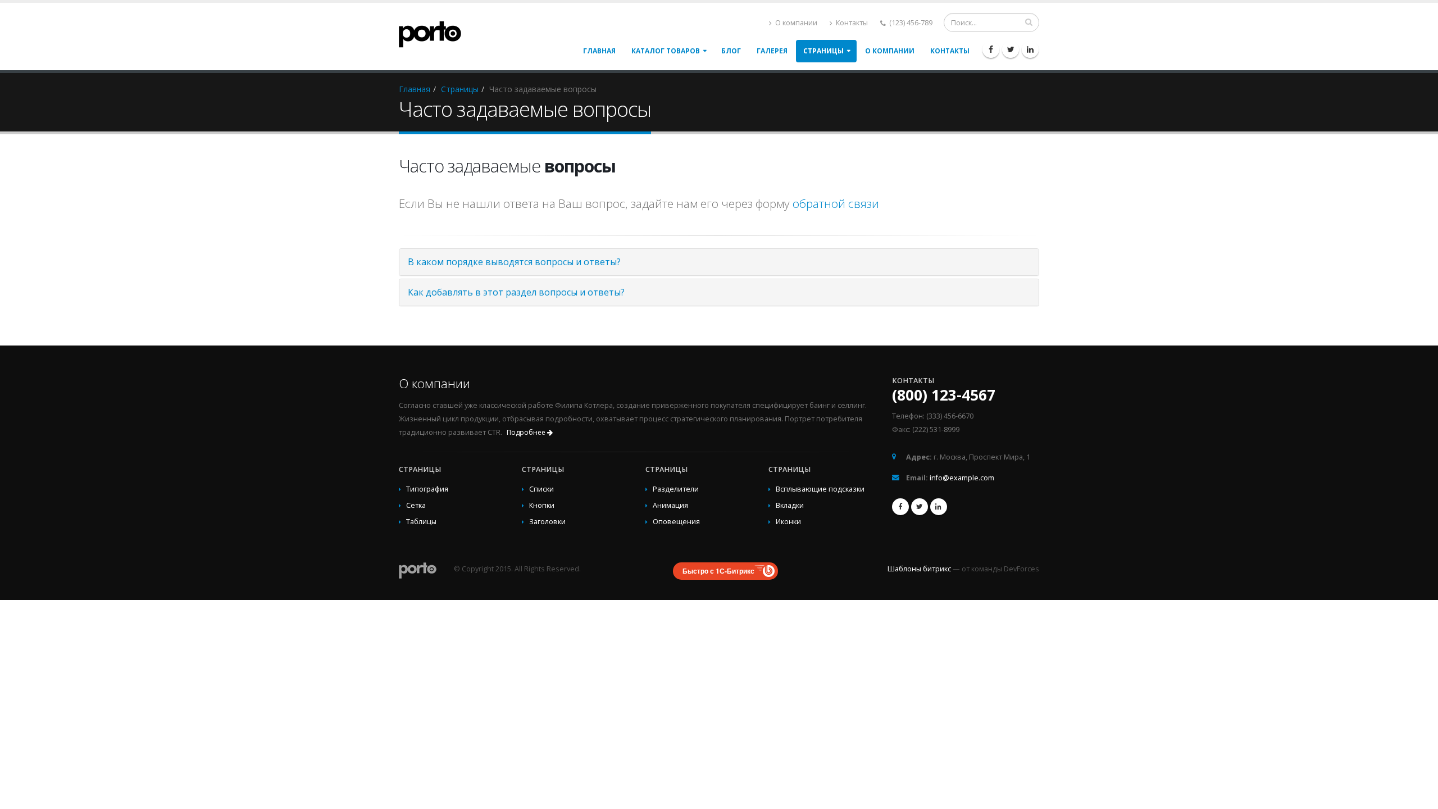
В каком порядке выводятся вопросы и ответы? (514, 262)
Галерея (772, 51)
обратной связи (836, 203)
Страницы (823, 51)
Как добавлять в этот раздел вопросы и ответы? (516, 292)
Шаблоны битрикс (919, 569)
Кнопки (541, 505)
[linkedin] (1030, 49)
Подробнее (527, 432)
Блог (731, 51)
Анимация (670, 505)
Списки (541, 489)
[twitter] (1010, 49)
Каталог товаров (665, 51)
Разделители (676, 489)
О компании (795, 23)
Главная (599, 51)
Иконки (788, 521)
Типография (427, 489)
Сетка (416, 505)
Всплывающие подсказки (820, 489)
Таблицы (421, 521)
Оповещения (676, 521)
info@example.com (962, 478)
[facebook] (990, 49)
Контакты (851, 23)
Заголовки (547, 521)
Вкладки (790, 505)
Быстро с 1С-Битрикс (718, 571)
